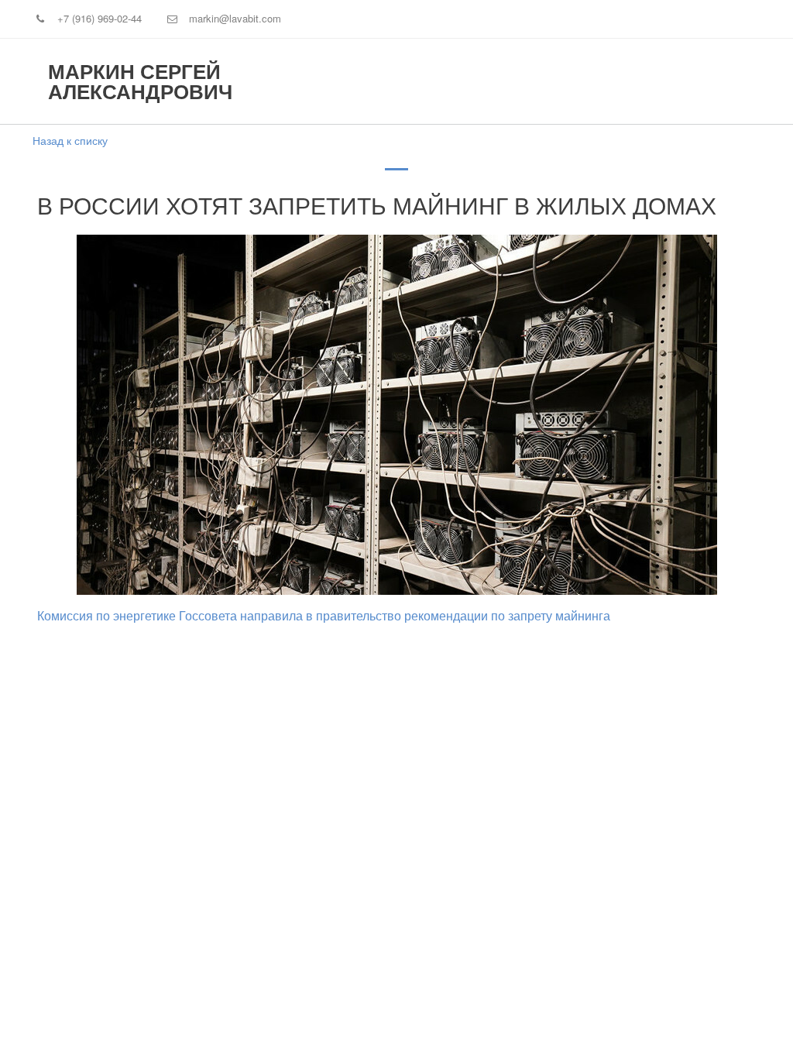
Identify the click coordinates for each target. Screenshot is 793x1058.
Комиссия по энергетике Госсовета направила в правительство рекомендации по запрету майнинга (323, 616)
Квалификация (426, 82)
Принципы (309, 82)
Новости (657, 82)
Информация (551, 82)
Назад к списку (70, 140)
